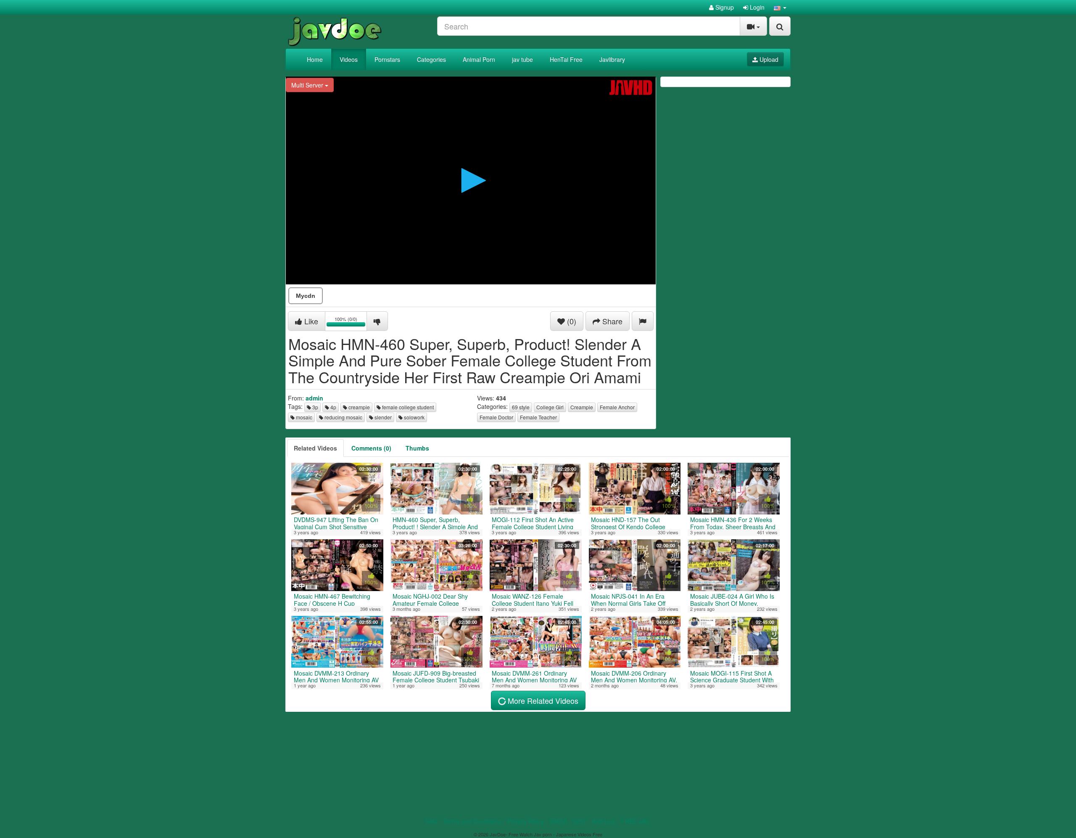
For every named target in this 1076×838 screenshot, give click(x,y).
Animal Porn (479, 59)
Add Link (603, 821)
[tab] (315, 448)
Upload (768, 59)
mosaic (303, 417)
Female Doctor (496, 417)
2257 (579, 821)
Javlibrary (612, 59)
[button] (780, 7)
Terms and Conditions (472, 821)
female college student (407, 407)
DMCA (558, 821)
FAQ (431, 821)
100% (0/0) (351, 322)
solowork (414, 417)
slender (382, 417)
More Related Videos (542, 700)
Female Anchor (617, 407)
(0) (570, 321)
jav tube (522, 59)
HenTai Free (566, 59)
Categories (431, 59)
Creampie (581, 407)
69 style (521, 407)
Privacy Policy (525, 821)
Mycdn (305, 295)
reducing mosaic (342, 417)
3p (314, 407)
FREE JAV (635, 821)
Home (315, 59)
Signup (724, 7)
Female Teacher (538, 417)
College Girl (550, 407)
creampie (358, 407)
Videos (349, 59)
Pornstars (387, 59)
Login (756, 7)
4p (332, 407)
